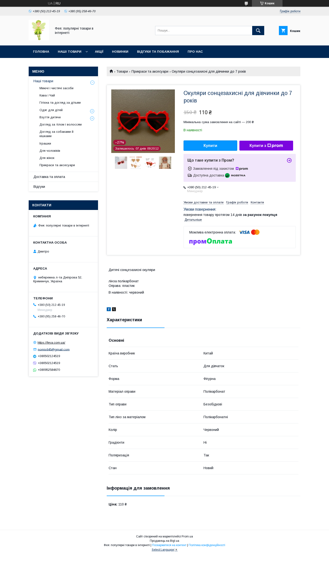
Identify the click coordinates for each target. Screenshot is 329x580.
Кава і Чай (47, 95)
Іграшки (45, 143)
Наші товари (69, 51)
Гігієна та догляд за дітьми (60, 102)
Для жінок (46, 158)
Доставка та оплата (49, 177)
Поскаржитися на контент (169, 545)
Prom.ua (187, 536)
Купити (210, 146)
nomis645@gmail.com (54, 349)
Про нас (195, 51)
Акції (99, 51)
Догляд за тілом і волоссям (60, 124)
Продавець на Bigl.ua (164, 540)
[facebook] (109, 310)
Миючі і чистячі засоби (56, 88)
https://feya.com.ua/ (51, 342)
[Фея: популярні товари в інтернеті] (39, 39)
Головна (41, 51)
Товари (122, 71)
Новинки (120, 51)
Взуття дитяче (50, 117)
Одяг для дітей (51, 110)
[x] (114, 310)
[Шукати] (258, 30)
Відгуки (39, 187)
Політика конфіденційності (207, 545)
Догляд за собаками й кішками (56, 134)
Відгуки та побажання (158, 51)
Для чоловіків (49, 150)
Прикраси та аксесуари (150, 71)
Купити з (258, 146)
